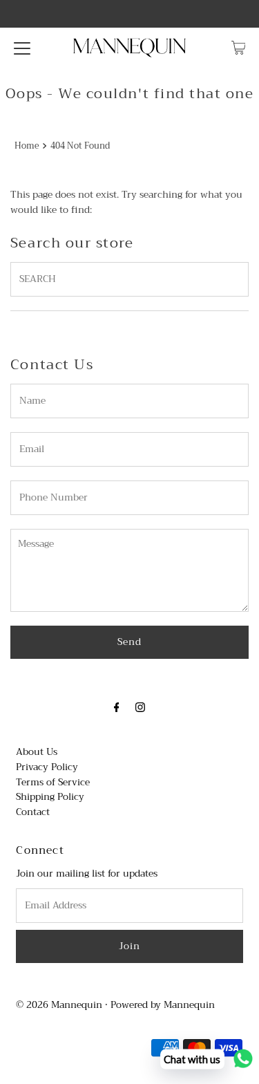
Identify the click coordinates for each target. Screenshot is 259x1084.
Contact (33, 812)
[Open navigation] (22, 47)
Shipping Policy (50, 797)
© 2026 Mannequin (59, 1005)
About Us (36, 752)
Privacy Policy (47, 767)
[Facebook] (116, 708)
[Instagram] (140, 708)
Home (27, 146)
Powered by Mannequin (163, 1005)
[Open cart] (238, 47)
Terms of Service (53, 782)
